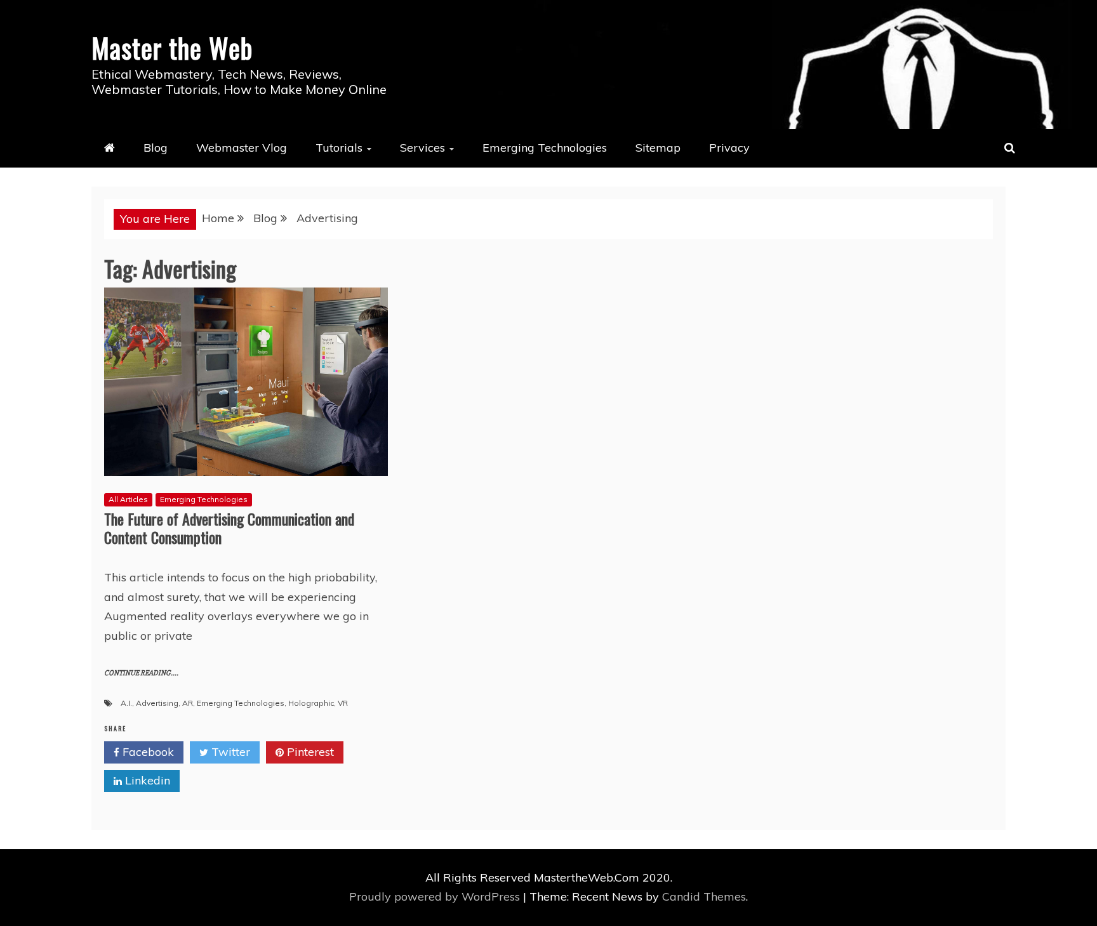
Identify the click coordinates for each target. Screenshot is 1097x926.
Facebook (146, 751)
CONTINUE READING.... (141, 673)
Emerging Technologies (544, 147)
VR (343, 703)
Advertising (157, 703)
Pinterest (309, 751)
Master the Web (172, 47)
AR (187, 703)
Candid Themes (704, 896)
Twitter (229, 751)
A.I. (126, 703)
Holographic (311, 703)
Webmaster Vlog (241, 147)
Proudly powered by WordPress (436, 896)
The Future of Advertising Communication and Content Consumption (229, 527)
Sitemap (658, 147)
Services (422, 147)
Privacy (729, 147)
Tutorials (339, 147)
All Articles (128, 499)
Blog (155, 147)
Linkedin (146, 780)
